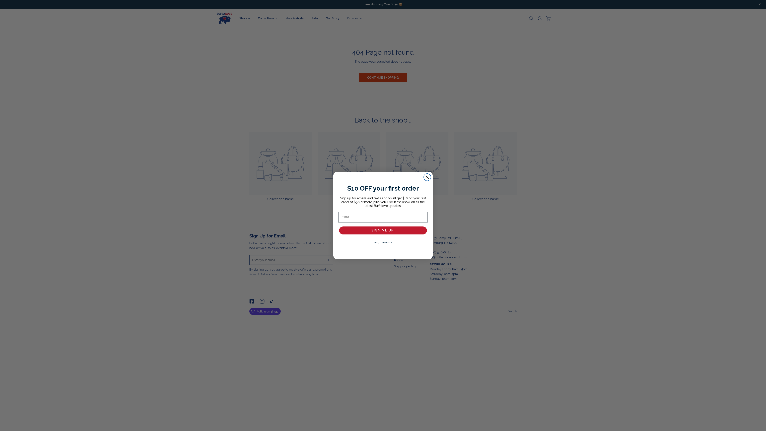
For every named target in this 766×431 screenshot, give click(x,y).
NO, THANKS (383, 242)
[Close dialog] (427, 177)
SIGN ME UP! (383, 230)
